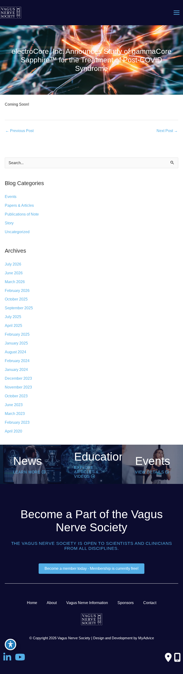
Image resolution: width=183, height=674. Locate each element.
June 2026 (14, 273)
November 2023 (18, 387)
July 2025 (13, 317)
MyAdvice (146, 638)
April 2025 (13, 325)
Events (10, 196)
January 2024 (16, 369)
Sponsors (125, 602)
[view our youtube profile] (20, 657)
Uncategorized (17, 232)
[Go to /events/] (152, 464)
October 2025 (16, 299)
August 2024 (15, 352)
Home (32, 602)
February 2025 (17, 334)
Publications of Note (22, 214)
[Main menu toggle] (176, 12)
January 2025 (16, 343)
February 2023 (17, 422)
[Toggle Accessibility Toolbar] (10, 644)
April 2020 (13, 431)
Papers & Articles (19, 205)
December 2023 (18, 378)
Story (9, 223)
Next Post (167, 130)
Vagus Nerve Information (87, 602)
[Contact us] (168, 657)
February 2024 (17, 361)
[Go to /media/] (30, 464)
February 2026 (17, 290)
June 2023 (14, 405)
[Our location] (177, 657)
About (52, 602)
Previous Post (19, 130)
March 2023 (15, 413)
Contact (149, 602)
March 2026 (15, 282)
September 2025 (19, 308)
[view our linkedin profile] (7, 657)
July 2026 (13, 264)
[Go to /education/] (91, 464)
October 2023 (16, 396)
